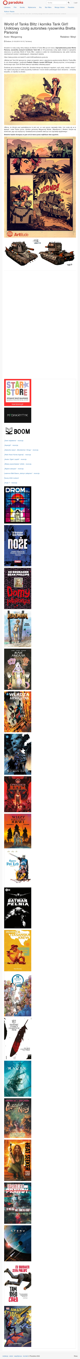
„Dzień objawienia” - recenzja (13, 440)
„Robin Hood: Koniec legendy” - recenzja (17, 455)
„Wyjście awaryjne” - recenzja (14, 469)
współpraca (18, 1356)
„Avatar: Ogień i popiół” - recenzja (15, 459)
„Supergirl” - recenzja (11, 445)
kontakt (25, 1356)
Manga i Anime (60, 7)
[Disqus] (40, 299)
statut (11, 1356)
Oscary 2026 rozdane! (11, 478)
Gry (40, 7)
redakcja (5, 1356)
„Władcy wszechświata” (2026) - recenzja (17, 464)
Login (76, 3)
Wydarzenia (32, 7)
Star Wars (48, 7)
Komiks (22, 7)
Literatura (7, 7)
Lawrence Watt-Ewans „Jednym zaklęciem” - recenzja (21, 473)
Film (15, 7)
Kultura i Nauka (9, 11)
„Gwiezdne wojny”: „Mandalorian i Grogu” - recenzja (21, 450)
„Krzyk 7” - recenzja (10, 483)
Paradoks (71, 7)
